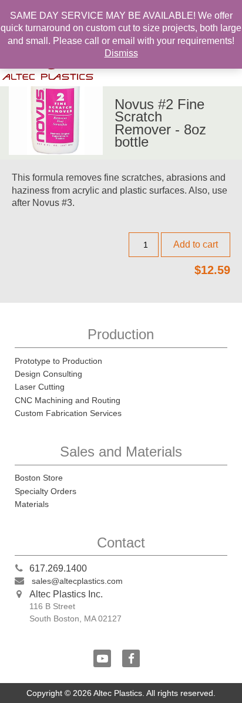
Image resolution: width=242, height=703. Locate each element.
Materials (32, 504)
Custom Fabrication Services (68, 413)
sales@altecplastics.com (77, 581)
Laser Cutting (40, 386)
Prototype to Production (58, 361)
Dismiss (121, 53)
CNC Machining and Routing (67, 400)
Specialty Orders (45, 491)
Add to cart (195, 244)
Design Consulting (48, 373)
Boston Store (39, 477)
